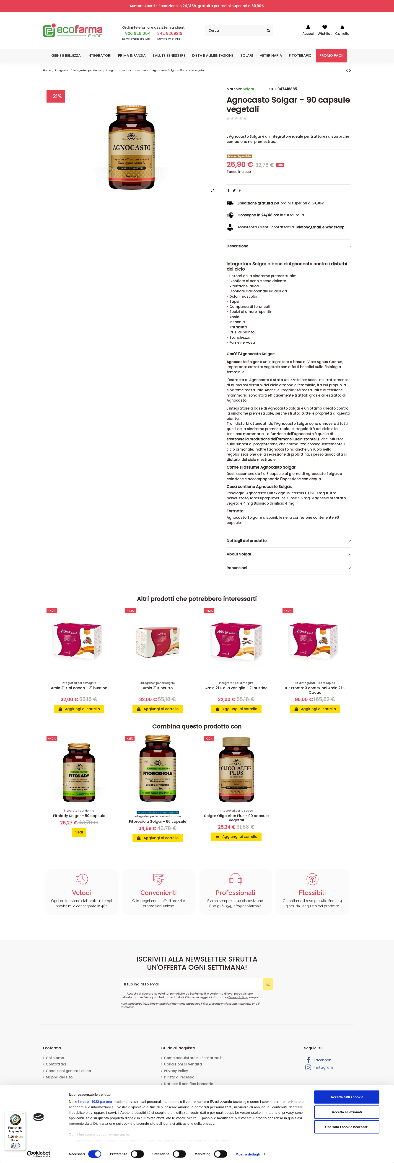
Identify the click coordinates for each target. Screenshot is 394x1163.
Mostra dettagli (248, 1154)
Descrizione (238, 245)
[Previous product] (347, 70)
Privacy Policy (238, 997)
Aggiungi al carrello (82, 709)
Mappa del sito (59, 1077)
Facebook (322, 1060)
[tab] (289, 246)
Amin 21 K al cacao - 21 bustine (79, 688)
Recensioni (237, 567)
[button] (65, 55)
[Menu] (23, 1114)
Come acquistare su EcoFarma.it (193, 1057)
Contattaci (56, 1064)
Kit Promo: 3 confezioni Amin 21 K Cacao (315, 690)
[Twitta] (234, 190)
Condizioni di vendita (183, 1064)
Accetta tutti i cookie (347, 1097)
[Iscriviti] (268, 984)
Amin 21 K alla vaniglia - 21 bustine (236, 688)
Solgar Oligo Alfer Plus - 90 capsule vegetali (236, 818)
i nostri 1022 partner (95, 1102)
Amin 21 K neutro (158, 688)
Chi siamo (55, 1057)
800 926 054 (137, 33)
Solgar (248, 89)
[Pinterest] (240, 190)
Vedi (79, 832)
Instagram (323, 1067)
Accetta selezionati (347, 1112)
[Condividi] (229, 190)
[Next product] (350, 70)
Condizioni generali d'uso (68, 1070)
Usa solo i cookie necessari (346, 1127)
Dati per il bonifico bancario (188, 1083)
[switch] (137, 1154)
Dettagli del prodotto (247, 540)
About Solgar (239, 554)
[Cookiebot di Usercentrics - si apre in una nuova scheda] (39, 1154)
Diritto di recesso (179, 1077)
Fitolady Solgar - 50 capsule (79, 815)
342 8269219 (169, 33)
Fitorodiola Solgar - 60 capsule (157, 821)
